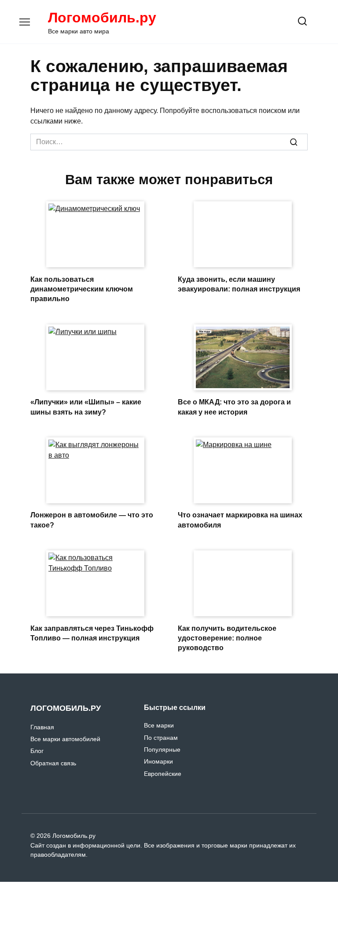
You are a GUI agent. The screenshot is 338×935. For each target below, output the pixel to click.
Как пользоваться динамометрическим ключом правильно (81, 288)
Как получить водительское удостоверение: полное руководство (227, 637)
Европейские (162, 773)
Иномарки (158, 761)
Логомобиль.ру (102, 17)
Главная (42, 727)
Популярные (162, 749)
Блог (37, 750)
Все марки (159, 725)
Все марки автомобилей (65, 738)
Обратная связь (53, 763)
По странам (161, 737)
